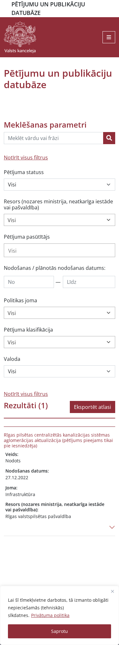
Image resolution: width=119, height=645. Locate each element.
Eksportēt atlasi (92, 406)
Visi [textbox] (12, 220)
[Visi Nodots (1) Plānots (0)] (59, 185)
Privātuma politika (50, 615)
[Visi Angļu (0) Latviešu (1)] (59, 371)
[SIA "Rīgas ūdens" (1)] (59, 250)
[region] (59, 615)
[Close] (112, 591)
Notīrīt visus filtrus (26, 157)
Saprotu (59, 631)
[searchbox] (59, 251)
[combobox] (59, 220)
